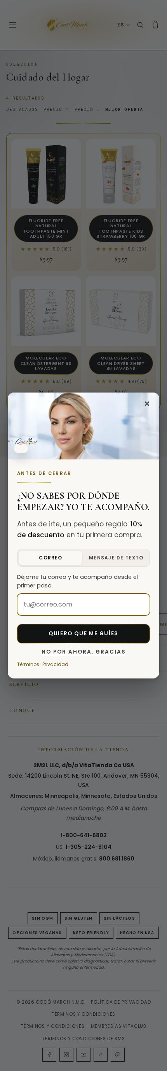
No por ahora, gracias (84, 652)
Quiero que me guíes (83, 633)
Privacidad (55, 664)
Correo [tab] (50, 557)
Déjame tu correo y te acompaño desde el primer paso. (77, 581)
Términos (28, 664)
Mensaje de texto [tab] (116, 557)
